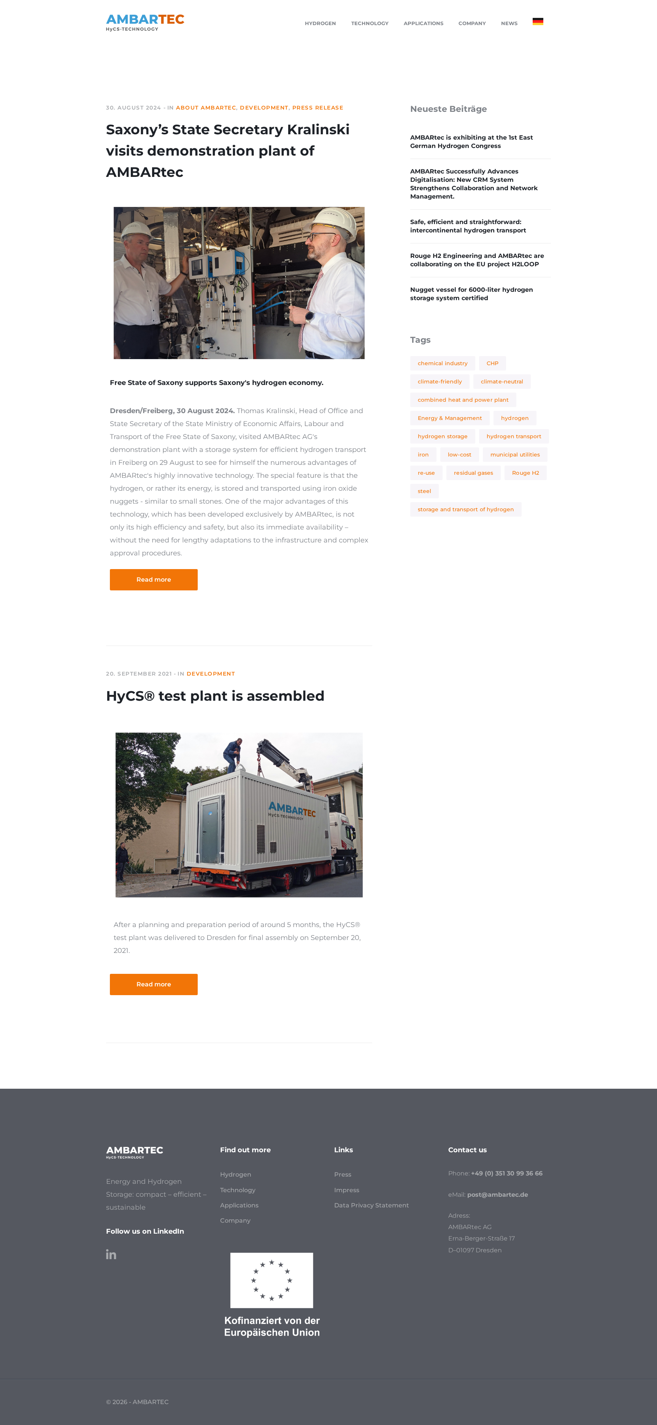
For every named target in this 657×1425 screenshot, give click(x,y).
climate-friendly (440, 381)
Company (235, 1220)
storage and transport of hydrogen (466, 509)
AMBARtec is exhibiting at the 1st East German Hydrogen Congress (471, 141)
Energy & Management (450, 418)
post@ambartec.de (497, 1194)
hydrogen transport (514, 436)
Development (264, 107)
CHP (492, 363)
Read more (153, 579)
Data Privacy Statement (371, 1205)
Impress (346, 1190)
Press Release (318, 107)
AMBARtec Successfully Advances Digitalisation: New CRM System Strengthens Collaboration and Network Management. (474, 184)
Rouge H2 (525, 472)
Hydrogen (235, 1174)
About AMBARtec (206, 107)
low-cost (459, 454)
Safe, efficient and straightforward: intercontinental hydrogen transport (468, 226)
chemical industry (443, 363)
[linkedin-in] (111, 1251)
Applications (239, 1205)
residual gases (473, 472)
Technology (238, 1190)
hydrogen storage (443, 436)
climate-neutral (502, 381)
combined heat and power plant (463, 399)
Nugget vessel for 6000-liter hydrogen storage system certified (471, 294)
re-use (426, 472)
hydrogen (515, 418)
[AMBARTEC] (145, 22)
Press (342, 1174)
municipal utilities (515, 454)
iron (423, 454)
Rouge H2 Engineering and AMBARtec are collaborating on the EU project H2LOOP (477, 260)
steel (424, 491)
